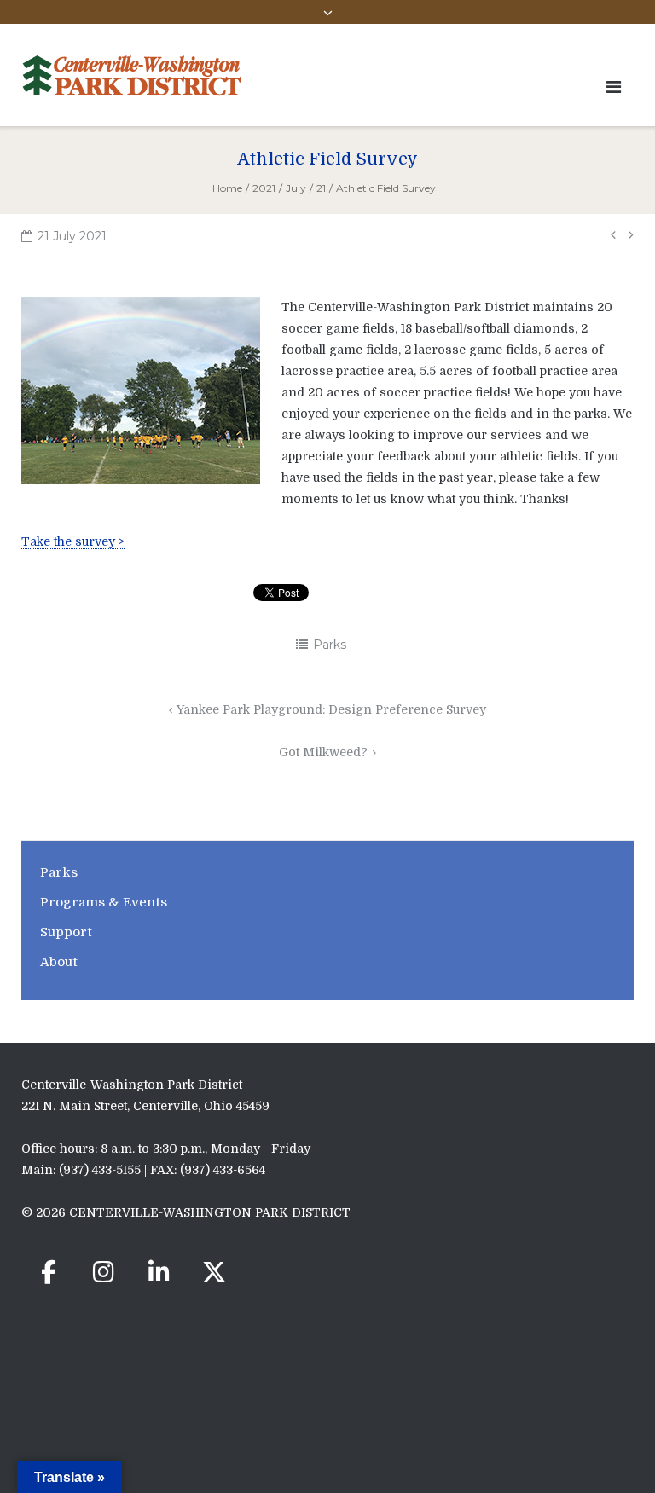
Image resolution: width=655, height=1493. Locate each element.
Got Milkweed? (323, 752)
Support (66, 932)
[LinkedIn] (158, 1272)
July (296, 188)
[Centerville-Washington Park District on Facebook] (48, 1272)
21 (321, 188)
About (59, 961)
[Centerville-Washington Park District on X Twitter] (214, 1272)
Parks (329, 644)
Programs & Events (103, 902)
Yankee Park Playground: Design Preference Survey (331, 709)
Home (227, 188)
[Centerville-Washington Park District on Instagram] (104, 1272)
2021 (263, 188)
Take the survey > (73, 541)
